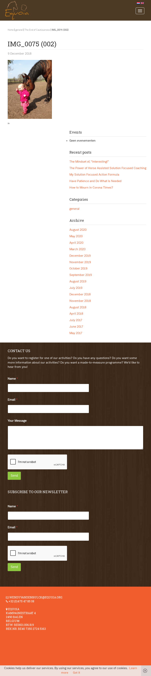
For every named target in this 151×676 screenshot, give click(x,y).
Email (12, 399)
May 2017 (75, 333)
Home (11, 30)
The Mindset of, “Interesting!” (89, 161)
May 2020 (76, 236)
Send (14, 475)
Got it (76, 672)
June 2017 (76, 326)
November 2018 (80, 301)
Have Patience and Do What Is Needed (95, 181)
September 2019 (80, 275)
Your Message (17, 420)
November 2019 (80, 262)
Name (13, 378)
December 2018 (80, 294)
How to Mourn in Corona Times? (91, 187)
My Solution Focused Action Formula (94, 174)
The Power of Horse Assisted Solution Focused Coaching (107, 168)
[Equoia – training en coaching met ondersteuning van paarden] (69, 10)
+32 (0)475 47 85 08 (21, 601)
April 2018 (76, 313)
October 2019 (78, 268)
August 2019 (77, 281)
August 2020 (78, 230)
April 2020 (76, 243)
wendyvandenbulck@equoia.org (35, 597)
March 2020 (77, 249)
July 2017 (75, 320)
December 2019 (80, 255)
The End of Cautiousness (37, 30)
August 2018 (77, 307)
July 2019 (75, 288)
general (19, 30)
